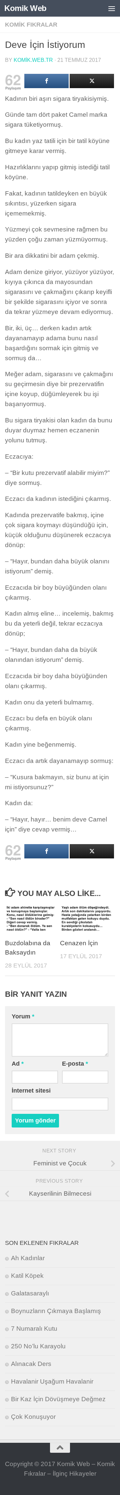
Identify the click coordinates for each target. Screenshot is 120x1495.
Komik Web (25, 8)
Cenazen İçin (79, 943)
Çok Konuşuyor (33, 1416)
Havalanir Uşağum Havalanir (52, 1381)
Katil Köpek (27, 1275)
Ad (18, 1063)
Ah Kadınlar (28, 1258)
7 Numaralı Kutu (34, 1328)
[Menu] (111, 8)
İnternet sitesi (31, 1090)
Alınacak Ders (31, 1363)
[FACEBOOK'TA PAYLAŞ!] (46, 81)
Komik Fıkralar (31, 24)
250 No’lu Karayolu (38, 1346)
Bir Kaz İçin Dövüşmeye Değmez (58, 1399)
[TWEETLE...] (92, 81)
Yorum (23, 1016)
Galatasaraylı (30, 1293)
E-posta (75, 1063)
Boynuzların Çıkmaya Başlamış (56, 1310)
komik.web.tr (33, 60)
